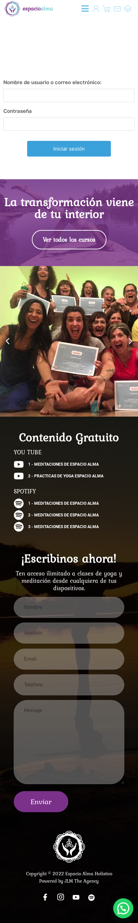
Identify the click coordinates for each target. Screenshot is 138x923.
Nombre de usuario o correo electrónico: (52, 82)
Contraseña (17, 111)
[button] (85, 9)
